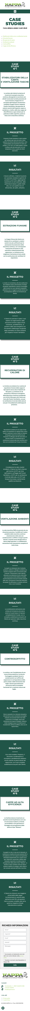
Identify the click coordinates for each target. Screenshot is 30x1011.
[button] (15, 11)
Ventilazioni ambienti (8, 42)
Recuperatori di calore (9, 40)
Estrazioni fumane (8, 38)
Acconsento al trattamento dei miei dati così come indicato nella (14, 955)
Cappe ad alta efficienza (9, 46)
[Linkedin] (2, 1008)
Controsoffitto (7, 44)
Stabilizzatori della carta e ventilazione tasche (15, 36)
